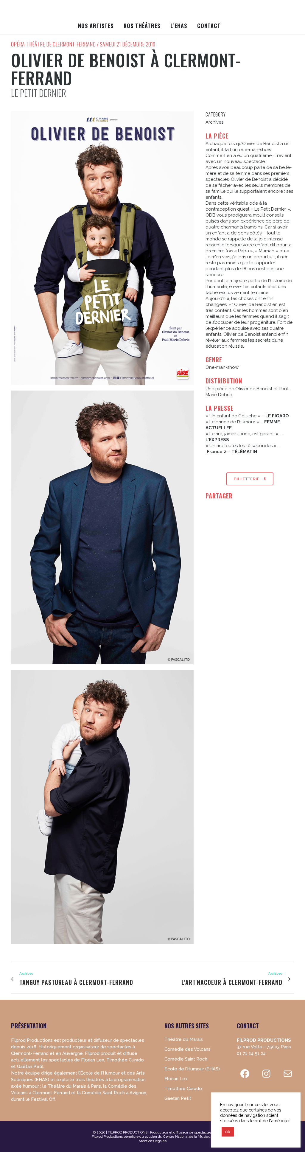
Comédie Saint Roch (185, 1059)
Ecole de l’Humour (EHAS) (192, 1069)
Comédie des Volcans (187, 1049)
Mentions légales (152, 1141)
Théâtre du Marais (183, 1039)
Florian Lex (176, 1078)
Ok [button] (227, 1132)
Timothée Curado (183, 1088)
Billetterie (247, 479)
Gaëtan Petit (177, 1098)
